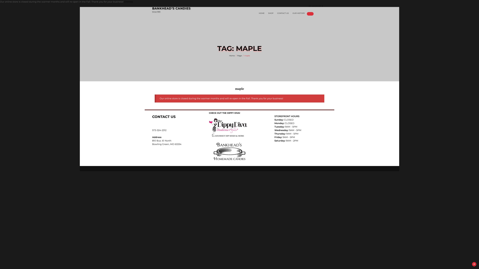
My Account (315, 6)
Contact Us (283, 13)
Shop (270, 13)
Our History (299, 13)
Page (239, 56)
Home (261, 13)
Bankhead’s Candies (171, 8)
